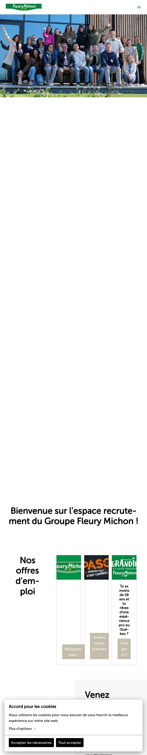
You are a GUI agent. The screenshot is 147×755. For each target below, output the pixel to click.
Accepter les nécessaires (31, 742)
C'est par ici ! (124, 649)
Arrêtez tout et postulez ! (99, 646)
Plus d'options (20, 728)
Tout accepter (69, 742)
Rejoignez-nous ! (73, 652)
